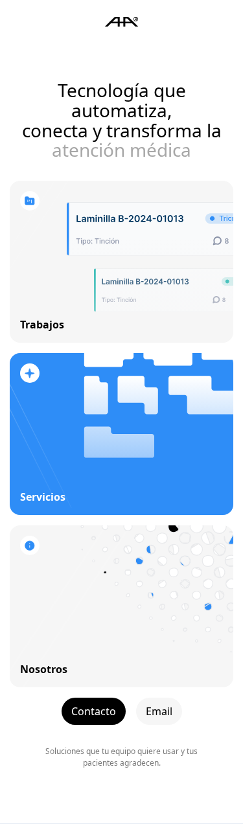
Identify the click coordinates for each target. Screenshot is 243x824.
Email (159, 711)
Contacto (93, 711)
